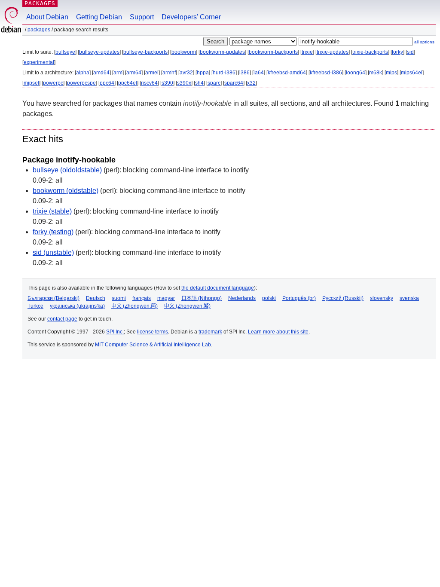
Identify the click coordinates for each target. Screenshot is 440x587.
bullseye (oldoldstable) (67, 170)
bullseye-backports (145, 52)
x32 (251, 83)
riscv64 (149, 83)
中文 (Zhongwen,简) (134, 306)
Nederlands (242, 298)
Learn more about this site (278, 332)
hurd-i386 (224, 73)
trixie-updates (332, 52)
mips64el (411, 73)
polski (269, 298)
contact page (62, 319)
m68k (375, 73)
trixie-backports (370, 52)
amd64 (101, 73)
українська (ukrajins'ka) (77, 306)
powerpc (53, 83)
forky (397, 52)
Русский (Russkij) (343, 298)
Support (142, 17)
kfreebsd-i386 (326, 73)
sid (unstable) (53, 252)
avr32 (186, 73)
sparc (214, 83)
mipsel (31, 83)
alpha (82, 73)
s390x (184, 83)
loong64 (355, 73)
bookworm (183, 52)
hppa (203, 73)
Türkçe (35, 306)
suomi (119, 298)
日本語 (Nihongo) (201, 298)
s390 (167, 83)
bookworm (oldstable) (65, 190)
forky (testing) (53, 231)
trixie (307, 52)
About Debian (47, 17)
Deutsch (95, 298)
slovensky (381, 298)
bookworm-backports (273, 52)
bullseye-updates (99, 52)
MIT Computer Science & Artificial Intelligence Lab (153, 345)
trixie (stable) (52, 211)
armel (152, 73)
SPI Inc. (115, 332)
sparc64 (233, 83)
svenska (409, 298)
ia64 (259, 73)
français (141, 298)
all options (424, 42)
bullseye (65, 52)
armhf (169, 73)
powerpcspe (81, 83)
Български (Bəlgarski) (53, 298)
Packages (39, 3)
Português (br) (299, 298)
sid (410, 52)
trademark (210, 332)
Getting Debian (99, 17)
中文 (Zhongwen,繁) (187, 306)
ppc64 (107, 83)
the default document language (217, 288)
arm (117, 73)
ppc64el (127, 83)
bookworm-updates (222, 52)
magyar (166, 298)
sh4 (199, 83)
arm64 (133, 73)
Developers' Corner (191, 17)
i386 (244, 73)
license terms (152, 332)
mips (391, 73)
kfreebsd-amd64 (287, 73)
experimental (39, 62)
